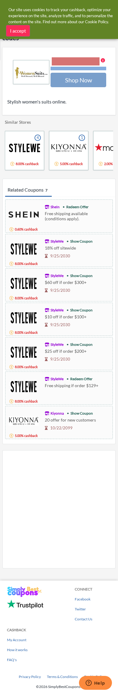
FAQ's (12, 659)
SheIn (55, 207)
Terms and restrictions (78, 69)
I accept (18, 30)
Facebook (82, 599)
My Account (16, 640)
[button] (78, 64)
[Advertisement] (59, 509)
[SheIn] (23, 214)
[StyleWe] (23, 248)
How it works (17, 650)
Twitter (80, 609)
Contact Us (83, 619)
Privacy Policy (30, 676)
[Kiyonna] (23, 420)
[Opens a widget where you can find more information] (95, 683)
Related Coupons (28, 190)
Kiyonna (57, 413)
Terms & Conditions (62, 676)
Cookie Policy (96, 21)
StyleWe (57, 241)
